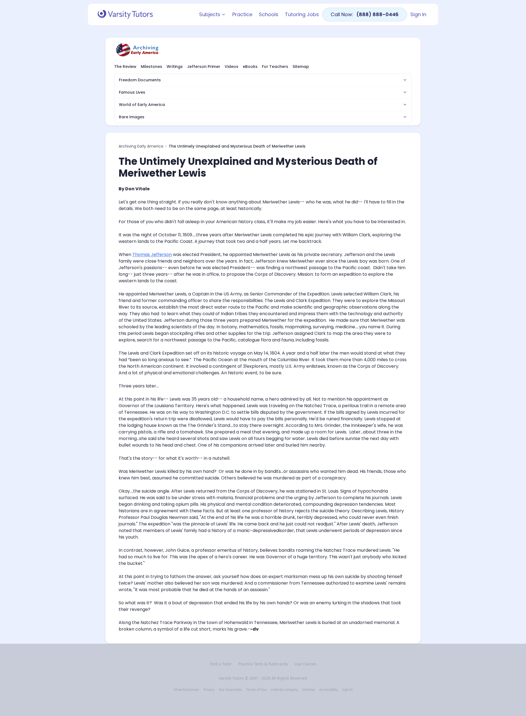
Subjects (209, 14)
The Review (125, 66)
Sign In (418, 14)
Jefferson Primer (203, 66)
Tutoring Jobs (302, 14)
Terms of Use (256, 690)
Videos (231, 66)
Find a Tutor (221, 663)
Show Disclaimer (186, 690)
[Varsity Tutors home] (125, 14)
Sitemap (301, 66)
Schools (268, 14)
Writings (175, 66)
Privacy (209, 690)
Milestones (151, 66)
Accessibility (328, 690)
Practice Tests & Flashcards (263, 663)
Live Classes (305, 663)
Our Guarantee (230, 690)
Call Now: (365, 14)
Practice (242, 14)
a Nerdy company (284, 690)
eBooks (250, 66)
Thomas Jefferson (152, 254)
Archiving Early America (141, 146)
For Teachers (275, 66)
